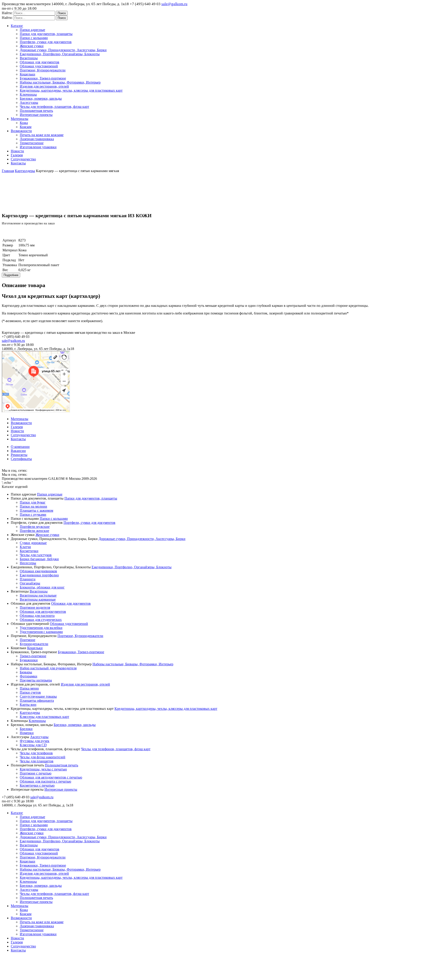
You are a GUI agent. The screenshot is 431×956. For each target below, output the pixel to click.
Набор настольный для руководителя (48, 668)
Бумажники (29, 660)
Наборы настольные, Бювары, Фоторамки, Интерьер (60, 82)
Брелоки (26, 729)
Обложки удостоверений (39, 66)
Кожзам (25, 127)
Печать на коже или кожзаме (42, 135)
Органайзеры (30, 583)
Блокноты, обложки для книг (42, 587)
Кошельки (27, 74)
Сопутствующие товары (38, 696)
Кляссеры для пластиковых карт (44, 717)
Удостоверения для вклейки (41, 628)
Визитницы (29, 58)
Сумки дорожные (33, 543)
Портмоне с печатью (35, 773)
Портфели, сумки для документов (46, 42)
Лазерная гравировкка (37, 139)
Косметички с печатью (37, 785)
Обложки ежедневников (38, 571)
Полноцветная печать (36, 111)
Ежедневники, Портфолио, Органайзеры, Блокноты (60, 54)
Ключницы (28, 94)
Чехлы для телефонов (36, 753)
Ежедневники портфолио (39, 575)
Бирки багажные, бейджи (39, 559)
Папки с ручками (33, 514)
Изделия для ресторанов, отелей (44, 86)
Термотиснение (32, 143)
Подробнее (11, 275)
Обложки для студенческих (41, 620)
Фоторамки (28, 676)
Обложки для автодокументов (43, 611)
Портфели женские (34, 531)
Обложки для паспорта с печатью (45, 781)
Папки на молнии (33, 506)
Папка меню (29, 688)
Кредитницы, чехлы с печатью (43, 769)
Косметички (29, 551)
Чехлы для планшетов (36, 761)
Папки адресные (32, 30)
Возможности (21, 131)
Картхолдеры (25, 171)
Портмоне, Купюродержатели (43, 70)
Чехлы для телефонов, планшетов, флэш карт (54, 106)
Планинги (27, 579)
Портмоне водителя (35, 607)
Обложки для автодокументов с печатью (51, 777)
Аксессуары (29, 102)
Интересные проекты (36, 115)
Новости (17, 151)
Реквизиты (19, 455)
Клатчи (25, 547)
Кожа (24, 123)
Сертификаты (21, 459)
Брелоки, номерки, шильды (41, 98)
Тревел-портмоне (33, 656)
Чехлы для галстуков (36, 555)
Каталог (17, 26)
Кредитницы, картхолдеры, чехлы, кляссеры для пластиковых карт (71, 90)
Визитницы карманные (38, 599)
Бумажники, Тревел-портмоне (43, 78)
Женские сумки (32, 46)
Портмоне (27, 640)
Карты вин (28, 704)
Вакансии (18, 451)
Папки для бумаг (33, 502)
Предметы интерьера (36, 680)
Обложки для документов (39, 62)
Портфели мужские (35, 527)
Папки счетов (30, 692)
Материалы (19, 119)
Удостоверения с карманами (41, 632)
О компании (20, 447)
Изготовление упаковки (38, 147)
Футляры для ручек (34, 741)
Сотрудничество (23, 159)
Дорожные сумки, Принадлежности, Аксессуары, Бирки (63, 50)
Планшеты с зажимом (36, 510)
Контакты (18, 163)
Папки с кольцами (34, 38)
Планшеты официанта (37, 700)
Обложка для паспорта (37, 615)
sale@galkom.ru (174, 4)
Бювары (26, 672)
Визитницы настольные (38, 595)
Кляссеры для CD (33, 745)
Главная (8, 171)
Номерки (27, 733)
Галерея (17, 155)
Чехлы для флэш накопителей (42, 757)
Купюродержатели (34, 644)
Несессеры (28, 563)
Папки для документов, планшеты (46, 34)
